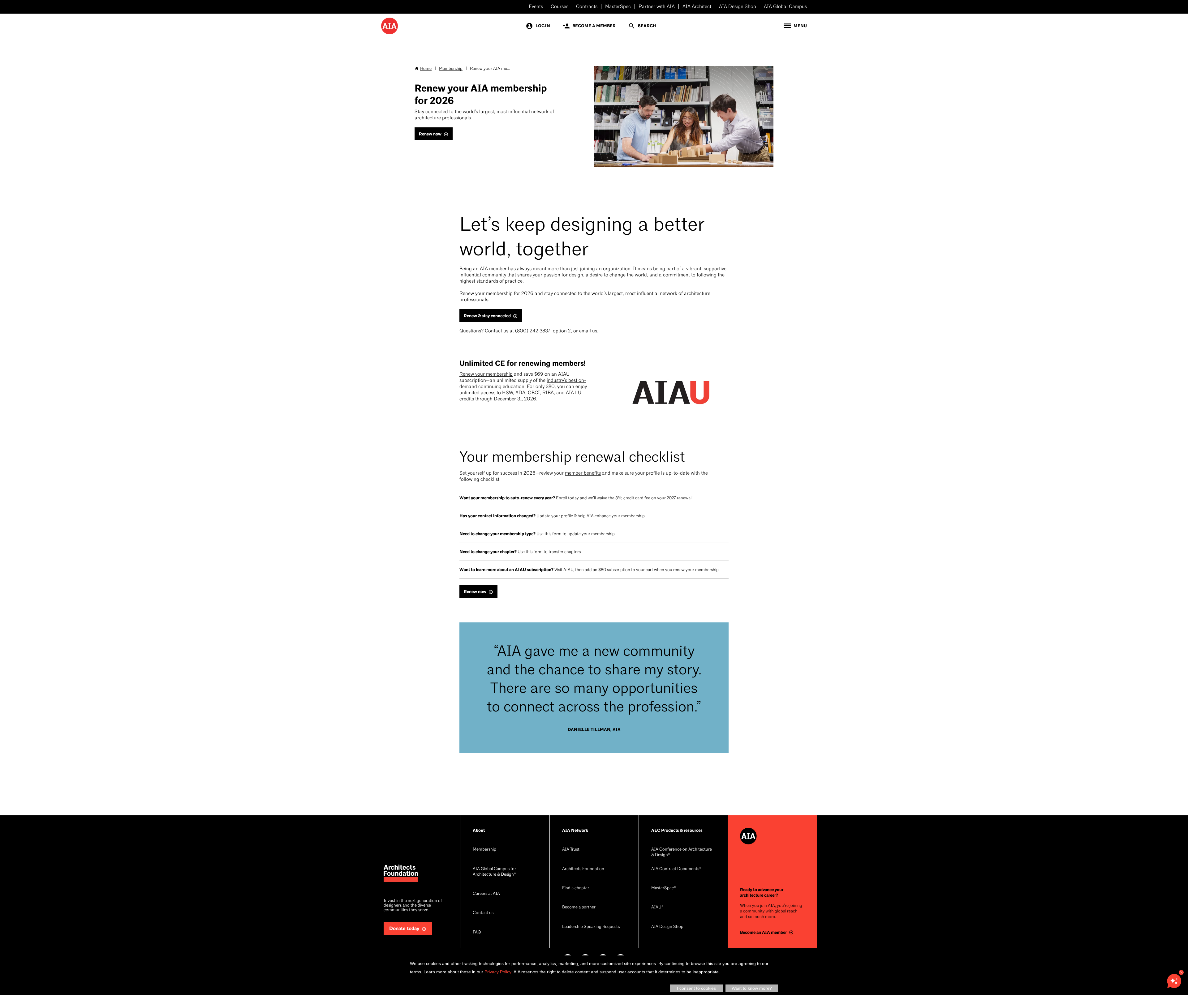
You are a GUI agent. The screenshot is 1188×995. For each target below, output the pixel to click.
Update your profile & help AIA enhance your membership (590, 516)
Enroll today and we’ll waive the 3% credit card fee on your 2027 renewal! (624, 498)
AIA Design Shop (737, 6)
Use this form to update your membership (575, 534)
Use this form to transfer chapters (549, 552)
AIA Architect (696, 6)
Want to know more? (752, 988)
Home (426, 68)
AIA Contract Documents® (676, 869)
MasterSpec (618, 6)
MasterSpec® (663, 888)
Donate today (404, 929)
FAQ (477, 932)
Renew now (430, 134)
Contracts (586, 6)
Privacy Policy (497, 971)
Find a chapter (575, 888)
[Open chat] (1174, 981)
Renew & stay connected (487, 315)
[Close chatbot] (1181, 972)
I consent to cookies (696, 988)
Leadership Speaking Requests (591, 927)
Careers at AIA (486, 893)
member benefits (583, 473)
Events (536, 6)
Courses (559, 6)
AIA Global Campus (785, 6)
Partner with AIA (657, 6)
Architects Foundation (583, 869)
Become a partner (579, 907)
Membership (451, 68)
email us (588, 331)
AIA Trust (570, 849)
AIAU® (657, 907)
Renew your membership (486, 374)
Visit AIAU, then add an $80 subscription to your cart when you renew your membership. (637, 570)
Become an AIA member (763, 932)
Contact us (483, 913)
